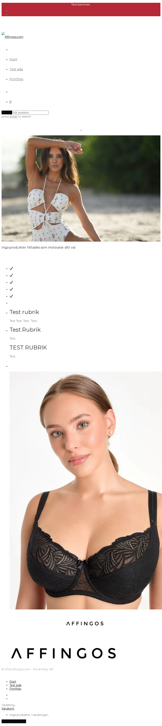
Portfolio (16, 79)
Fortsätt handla (14, 721)
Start (13, 59)
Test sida (16, 69)
